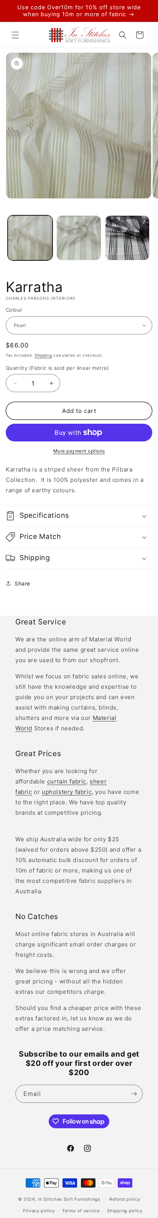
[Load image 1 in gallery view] (30, 237)
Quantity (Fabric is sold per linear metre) (57, 368)
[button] (15, 35)
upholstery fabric (67, 791)
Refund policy (124, 1199)
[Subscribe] (133, 1094)
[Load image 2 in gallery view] (78, 237)
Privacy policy (39, 1210)
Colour (14, 310)
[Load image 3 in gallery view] (127, 237)
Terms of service (80, 1210)
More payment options (79, 451)
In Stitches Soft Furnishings (69, 1198)
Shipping (43, 355)
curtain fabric (66, 781)
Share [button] (22, 583)
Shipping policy (125, 1210)
